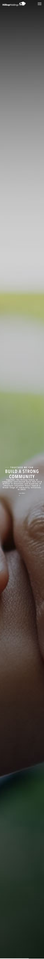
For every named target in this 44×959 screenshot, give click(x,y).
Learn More (22, 493)
